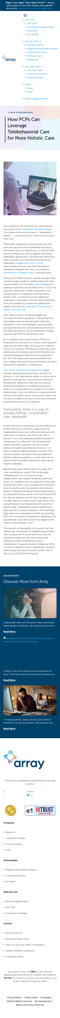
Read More (9, 631)
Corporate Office (14, 956)
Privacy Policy (14, 997)
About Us (10, 832)
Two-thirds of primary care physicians (23, 370)
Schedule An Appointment (41, 27)
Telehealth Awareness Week (36, 229)
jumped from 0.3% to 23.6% (29, 263)
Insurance (32, 30)
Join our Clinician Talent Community (25, 944)
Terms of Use (31, 997)
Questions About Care (17, 938)
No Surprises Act (43, 1001)
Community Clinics (37, 52)
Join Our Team (32, 66)
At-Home (10, 881)
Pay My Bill (32, 34)
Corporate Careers (37, 73)
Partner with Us (33, 41)
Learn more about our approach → (36, 8)
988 (33, 971)
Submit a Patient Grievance (20, 950)
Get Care (29, 19)
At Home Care (34, 56)
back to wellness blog (21, 113)
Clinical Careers (35, 77)
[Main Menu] (25, 15)
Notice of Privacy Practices (30, 1004)
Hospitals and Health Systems (42, 48)
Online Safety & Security (19, 1001)
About (28, 84)
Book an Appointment (36, 98)
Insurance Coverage (16, 913)
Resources (32, 59)
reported (38, 284)
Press (30, 91)
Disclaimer (46, 997)
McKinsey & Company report (20, 272)
